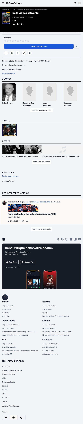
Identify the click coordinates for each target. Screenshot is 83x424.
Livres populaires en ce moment (55, 335)
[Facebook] (62, 240)
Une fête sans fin (9, 347)
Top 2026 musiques (50, 344)
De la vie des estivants (39, 9)
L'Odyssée (6, 313)
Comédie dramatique (24, 9)
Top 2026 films (8, 306)
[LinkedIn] (75, 240)
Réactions (8, 172)
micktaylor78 (13, 202)
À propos (6, 366)
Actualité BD (7, 354)
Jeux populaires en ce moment (15, 335)
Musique (47, 339)
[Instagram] (66, 240)
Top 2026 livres (48, 325)
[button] (79, 3)
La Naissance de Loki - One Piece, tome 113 (20, 351)
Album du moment (50, 354)
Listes (6, 141)
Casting (6, 79)
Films (13, 9)
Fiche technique (8, 74)
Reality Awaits (48, 351)
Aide (4, 378)
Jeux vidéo (8, 320)
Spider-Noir (47, 309)
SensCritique (6, 9)
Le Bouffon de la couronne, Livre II (56, 332)
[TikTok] (71, 240)
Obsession (6, 309)
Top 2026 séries (49, 306)
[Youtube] (79, 240)
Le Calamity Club (49, 328)
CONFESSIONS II (49, 347)
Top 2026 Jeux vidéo (11, 325)
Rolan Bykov (7, 103)
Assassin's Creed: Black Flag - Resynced (18, 332)
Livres (46, 320)
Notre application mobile (12, 370)
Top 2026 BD (7, 344)
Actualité (5, 316)
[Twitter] (58, 240)
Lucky (44, 313)
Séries (46, 301)
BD (4, 339)
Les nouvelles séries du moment (55, 316)
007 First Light (8, 328)
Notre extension (8, 374)
